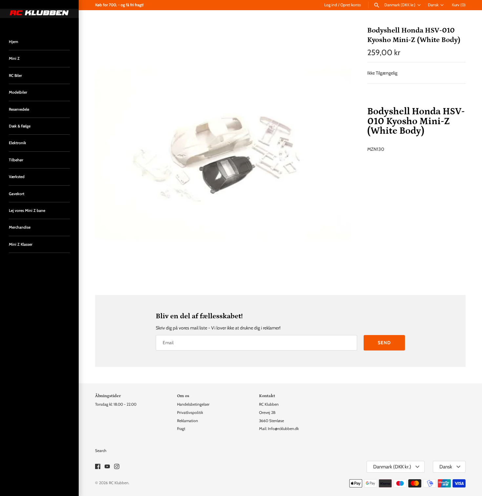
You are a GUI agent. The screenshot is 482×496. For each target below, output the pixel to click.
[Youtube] (107, 467)
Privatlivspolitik (190, 412)
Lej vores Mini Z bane (27, 210)
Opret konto (350, 5)
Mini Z (14, 58)
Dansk (433, 5)
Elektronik (17, 143)
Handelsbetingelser (193, 404)
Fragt (181, 428)
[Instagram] (116, 467)
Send (384, 343)
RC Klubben (119, 483)
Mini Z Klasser (20, 244)
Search (100, 450)
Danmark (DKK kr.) (399, 5)
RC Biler (15, 75)
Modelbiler (18, 92)
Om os (183, 396)
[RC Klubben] (39, 13)
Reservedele (19, 109)
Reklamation (187, 420)
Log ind (330, 5)
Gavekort (16, 194)
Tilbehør (16, 160)
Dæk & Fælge (19, 126)
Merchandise (19, 227)
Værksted (17, 176)
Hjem (13, 41)
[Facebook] (97, 467)
